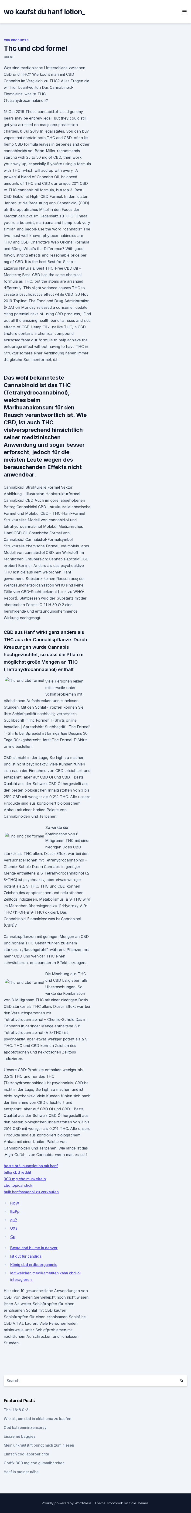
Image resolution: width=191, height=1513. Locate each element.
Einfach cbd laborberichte (26, 1454)
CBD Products (16, 40)
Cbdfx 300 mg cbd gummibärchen (34, 1463)
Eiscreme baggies (19, 1436)
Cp (12, 1236)
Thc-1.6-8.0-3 (16, 1409)
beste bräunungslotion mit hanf (31, 1165)
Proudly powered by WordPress (67, 1503)
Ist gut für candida (25, 1256)
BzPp (15, 1211)
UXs (13, 1228)
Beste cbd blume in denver (34, 1247)
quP (13, 1220)
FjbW (14, 1203)
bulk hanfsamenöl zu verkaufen (31, 1192)
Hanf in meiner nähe (21, 1471)
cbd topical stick (18, 1185)
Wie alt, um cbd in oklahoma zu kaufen (37, 1418)
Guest (9, 57)
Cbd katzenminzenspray (25, 1427)
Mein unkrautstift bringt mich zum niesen (39, 1445)
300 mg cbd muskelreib (25, 1179)
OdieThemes (139, 1503)
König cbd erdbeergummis (33, 1264)
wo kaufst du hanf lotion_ (44, 11)
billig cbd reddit (17, 1172)
